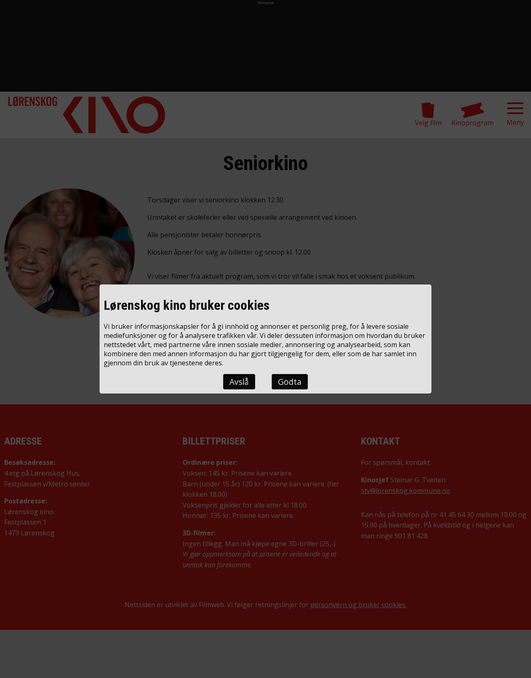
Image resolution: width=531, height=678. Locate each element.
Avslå (239, 381)
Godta (290, 381)
